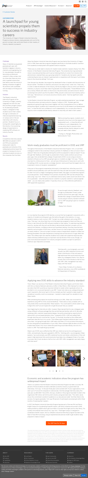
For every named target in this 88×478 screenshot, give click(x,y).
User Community (51, 456)
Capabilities (7, 460)
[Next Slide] (83, 358)
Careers (70, 462)
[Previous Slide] (29, 358)
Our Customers (30, 458)
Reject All (77, 475)
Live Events (29, 456)
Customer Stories (9, 12)
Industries (6, 462)
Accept (84, 475)
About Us (70, 456)
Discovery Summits (52, 462)
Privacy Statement (75, 466)
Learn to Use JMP (51, 458)
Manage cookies (68, 475)
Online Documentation (53, 460)
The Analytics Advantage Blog (76, 458)
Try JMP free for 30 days (56, 423)
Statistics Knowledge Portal (33, 462)
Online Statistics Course (32, 460)
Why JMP (6, 456)
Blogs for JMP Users (73, 460)
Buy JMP (83, 6)
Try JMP (76, 6)
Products (6, 458)
